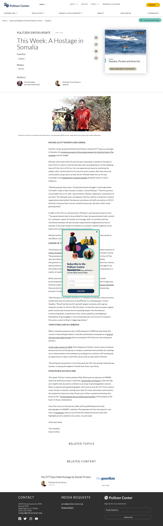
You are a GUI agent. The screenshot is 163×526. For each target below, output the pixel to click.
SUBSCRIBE (81, 291)
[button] (81, 267)
